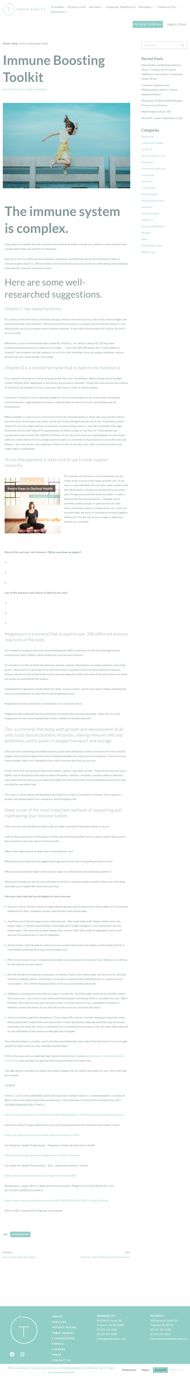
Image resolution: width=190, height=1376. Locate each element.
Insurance (147, 181)
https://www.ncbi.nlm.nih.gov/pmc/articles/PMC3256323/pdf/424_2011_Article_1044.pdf (56, 1200)
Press (56, 1354)
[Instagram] (22, 1354)
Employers (147, 162)
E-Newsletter (63, 1338)
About (57, 1316)
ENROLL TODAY (176, 24)
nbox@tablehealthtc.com (112, 1338)
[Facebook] (12, 1354)
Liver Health (148, 187)
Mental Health (149, 194)
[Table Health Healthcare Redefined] (24, 9)
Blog (14, 43)
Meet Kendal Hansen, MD (156, 111)
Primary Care (77, 7)
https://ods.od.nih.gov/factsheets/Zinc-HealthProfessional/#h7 (40, 1175)
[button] (102, 7)
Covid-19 (146, 149)
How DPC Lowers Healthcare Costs (161, 118)
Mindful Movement (152, 200)
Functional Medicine (36, 89)
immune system (20, 1234)
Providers (58, 7)
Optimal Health (150, 213)
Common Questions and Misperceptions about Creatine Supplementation (159, 90)
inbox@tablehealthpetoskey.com (169, 1338)
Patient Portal (64, 1327)
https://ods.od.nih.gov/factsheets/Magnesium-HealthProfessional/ (42, 1155)
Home (6, 43)
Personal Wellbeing (152, 226)
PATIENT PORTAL (147, 24)
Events (58, 1343)
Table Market (63, 1333)
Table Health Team (151, 245)
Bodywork (147, 136)
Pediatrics (147, 219)
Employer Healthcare (121, 7)
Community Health (152, 142)
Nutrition (146, 207)
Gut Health (147, 175)
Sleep (144, 239)
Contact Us (61, 1360)
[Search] (183, 45)
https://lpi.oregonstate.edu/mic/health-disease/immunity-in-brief (42, 1135)
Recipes (145, 232)
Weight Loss (148, 252)
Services (59, 1322)
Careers (58, 1349)
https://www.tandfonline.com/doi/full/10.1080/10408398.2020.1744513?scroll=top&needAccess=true (64, 1114)
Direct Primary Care (13, 89)
